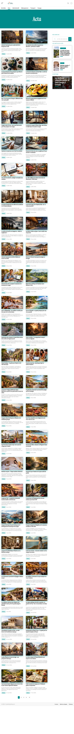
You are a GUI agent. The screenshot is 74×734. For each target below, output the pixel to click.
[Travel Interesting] (10, 3)
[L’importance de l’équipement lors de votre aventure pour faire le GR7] (36, 490)
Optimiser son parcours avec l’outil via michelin (11, 151)
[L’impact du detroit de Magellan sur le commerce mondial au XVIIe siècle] (36, 516)
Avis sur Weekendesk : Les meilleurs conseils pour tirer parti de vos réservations (12, 311)
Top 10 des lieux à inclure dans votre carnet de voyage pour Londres (11, 445)
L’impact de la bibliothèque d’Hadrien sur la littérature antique (10, 551)
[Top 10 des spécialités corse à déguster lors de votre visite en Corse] (36, 409)
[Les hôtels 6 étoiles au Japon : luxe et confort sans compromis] (36, 223)
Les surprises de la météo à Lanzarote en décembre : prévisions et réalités (34, 45)
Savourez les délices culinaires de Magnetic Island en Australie (36, 445)
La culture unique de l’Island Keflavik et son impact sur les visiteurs (35, 657)
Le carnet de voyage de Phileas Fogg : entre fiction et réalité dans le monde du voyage (36, 126)
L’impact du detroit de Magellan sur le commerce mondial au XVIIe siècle (36, 525)
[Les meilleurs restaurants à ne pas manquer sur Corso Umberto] (36, 568)
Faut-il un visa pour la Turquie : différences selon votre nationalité (12, 99)
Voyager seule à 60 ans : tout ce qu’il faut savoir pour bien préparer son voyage (11, 126)
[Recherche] (68, 3)
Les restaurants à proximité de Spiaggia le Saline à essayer (12, 577)
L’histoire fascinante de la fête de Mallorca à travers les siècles (10, 257)
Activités (63, 48)
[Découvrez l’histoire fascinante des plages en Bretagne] (36, 249)
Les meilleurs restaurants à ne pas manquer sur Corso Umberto (36, 577)
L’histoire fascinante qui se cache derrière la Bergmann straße (10, 45)
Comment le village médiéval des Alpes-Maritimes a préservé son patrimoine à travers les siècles (12, 391)
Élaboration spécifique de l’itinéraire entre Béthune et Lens (35, 284)
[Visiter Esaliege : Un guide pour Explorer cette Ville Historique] (12, 355)
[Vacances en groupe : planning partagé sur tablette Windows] (36, 355)
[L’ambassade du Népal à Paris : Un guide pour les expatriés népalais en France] (36, 622)
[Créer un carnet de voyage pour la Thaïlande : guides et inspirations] (36, 675)
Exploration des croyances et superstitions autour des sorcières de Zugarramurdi (12, 338)
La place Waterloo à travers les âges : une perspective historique (10, 657)
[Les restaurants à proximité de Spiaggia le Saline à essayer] (12, 568)
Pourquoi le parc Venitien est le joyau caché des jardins (36, 472)
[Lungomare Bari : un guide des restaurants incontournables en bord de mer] (12, 490)
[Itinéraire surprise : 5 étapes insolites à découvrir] (12, 463)
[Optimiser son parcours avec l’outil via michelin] (12, 143)
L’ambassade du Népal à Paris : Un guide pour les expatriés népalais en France (36, 631)
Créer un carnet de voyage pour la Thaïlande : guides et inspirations (35, 684)
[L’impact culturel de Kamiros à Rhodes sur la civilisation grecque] (12, 409)
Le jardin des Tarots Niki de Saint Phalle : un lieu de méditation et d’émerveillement (65, 53)
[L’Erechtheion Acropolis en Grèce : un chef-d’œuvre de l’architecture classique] (12, 622)
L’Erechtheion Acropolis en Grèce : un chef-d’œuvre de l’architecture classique (10, 631)
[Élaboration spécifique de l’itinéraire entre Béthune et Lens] (36, 275)
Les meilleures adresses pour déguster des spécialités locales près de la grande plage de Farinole (10, 603)
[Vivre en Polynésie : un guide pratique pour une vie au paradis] (36, 302)
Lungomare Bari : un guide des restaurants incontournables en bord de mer (10, 499)
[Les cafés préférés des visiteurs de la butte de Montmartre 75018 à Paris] (36, 169)
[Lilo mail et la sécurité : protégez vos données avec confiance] (12, 169)
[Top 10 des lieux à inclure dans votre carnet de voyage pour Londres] (12, 436)
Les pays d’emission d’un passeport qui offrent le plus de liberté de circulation (11, 72)
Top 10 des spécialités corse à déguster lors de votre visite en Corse (35, 418)
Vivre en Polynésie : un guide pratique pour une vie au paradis (36, 311)
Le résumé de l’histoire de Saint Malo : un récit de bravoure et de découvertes (36, 72)
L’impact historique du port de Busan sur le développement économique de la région (10, 525)
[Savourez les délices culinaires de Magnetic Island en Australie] (36, 436)
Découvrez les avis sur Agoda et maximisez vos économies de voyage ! (11, 284)
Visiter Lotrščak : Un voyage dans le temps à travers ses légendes (35, 338)
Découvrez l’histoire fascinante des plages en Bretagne (35, 257)
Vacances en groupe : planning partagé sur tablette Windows (35, 363)
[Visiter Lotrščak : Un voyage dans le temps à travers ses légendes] (36, 329)
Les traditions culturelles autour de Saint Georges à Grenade (62, 81)
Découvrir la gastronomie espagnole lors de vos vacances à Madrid (36, 99)
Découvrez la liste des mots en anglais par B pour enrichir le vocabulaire (36, 151)
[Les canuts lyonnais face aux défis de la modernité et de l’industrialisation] (12, 196)
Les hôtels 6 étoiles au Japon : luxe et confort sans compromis (36, 232)
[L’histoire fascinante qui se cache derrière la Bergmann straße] (12, 37)
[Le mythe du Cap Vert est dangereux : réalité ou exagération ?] (12, 223)
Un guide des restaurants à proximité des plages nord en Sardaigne (36, 390)
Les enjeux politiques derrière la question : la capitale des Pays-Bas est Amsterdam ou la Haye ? (36, 603)
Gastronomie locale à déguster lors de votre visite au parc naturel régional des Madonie (12, 684)
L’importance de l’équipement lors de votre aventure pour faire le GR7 (35, 499)
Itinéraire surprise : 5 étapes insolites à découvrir (11, 471)
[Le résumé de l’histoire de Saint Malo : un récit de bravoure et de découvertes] (36, 63)
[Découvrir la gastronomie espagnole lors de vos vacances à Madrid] (36, 90)
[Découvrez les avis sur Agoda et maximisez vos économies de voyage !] (12, 275)
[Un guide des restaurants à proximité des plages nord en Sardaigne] (36, 381)
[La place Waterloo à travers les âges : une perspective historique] (12, 649)
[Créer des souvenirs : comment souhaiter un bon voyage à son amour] (36, 542)
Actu (3, 53)
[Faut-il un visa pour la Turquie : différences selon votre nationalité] (12, 90)
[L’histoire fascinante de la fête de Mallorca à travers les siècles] (12, 249)
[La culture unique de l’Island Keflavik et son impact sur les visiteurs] (36, 649)
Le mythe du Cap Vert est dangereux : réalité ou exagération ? (11, 232)
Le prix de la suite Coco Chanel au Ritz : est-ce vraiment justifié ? (36, 205)
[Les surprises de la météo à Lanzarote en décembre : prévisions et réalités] (36, 37)
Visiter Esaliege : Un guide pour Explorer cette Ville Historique (11, 363)
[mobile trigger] (2, 3)
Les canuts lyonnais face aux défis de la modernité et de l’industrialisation (12, 205)
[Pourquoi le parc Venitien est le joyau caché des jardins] (36, 463)
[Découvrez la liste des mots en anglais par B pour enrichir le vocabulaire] (36, 143)
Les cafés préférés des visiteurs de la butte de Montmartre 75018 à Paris (35, 178)
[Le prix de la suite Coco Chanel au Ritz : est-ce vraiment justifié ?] (36, 196)
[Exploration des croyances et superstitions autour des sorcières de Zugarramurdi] (12, 329)
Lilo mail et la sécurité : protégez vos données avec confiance (12, 178)
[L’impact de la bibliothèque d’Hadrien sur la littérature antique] (12, 542)
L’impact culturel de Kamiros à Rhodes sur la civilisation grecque (11, 418)
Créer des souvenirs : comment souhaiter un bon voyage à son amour (36, 551)
